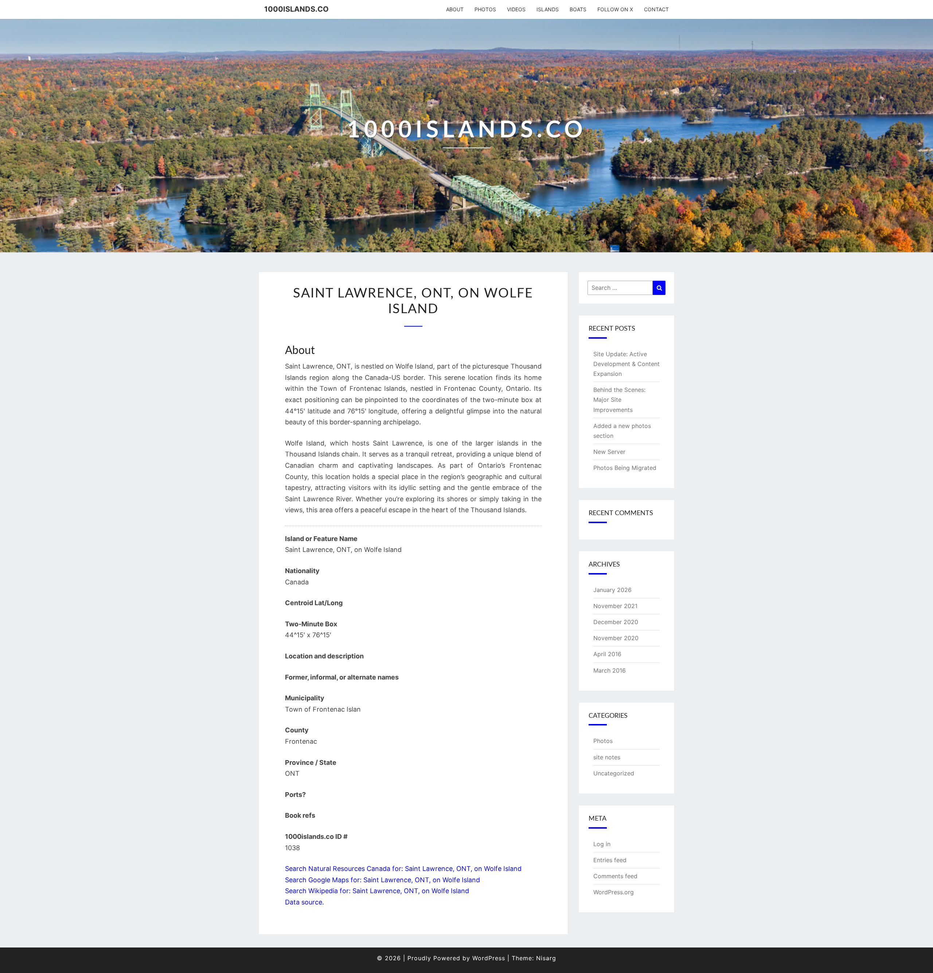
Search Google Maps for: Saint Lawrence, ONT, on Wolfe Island (382, 880)
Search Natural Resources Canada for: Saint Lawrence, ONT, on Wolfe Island (403, 868)
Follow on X (615, 9)
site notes (606, 757)
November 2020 (616, 638)
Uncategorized (613, 773)
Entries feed (609, 860)
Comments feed (615, 876)
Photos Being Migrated (624, 467)
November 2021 (615, 606)
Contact (656, 9)
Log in (601, 844)
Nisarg (546, 958)
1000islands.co (296, 9)
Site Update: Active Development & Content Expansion (626, 363)
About (455, 9)
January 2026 (612, 589)
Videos (516, 9)
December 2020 (615, 622)
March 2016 (609, 670)
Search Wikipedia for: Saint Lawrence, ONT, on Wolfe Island (377, 891)
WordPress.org (613, 892)
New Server (609, 451)
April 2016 (607, 654)
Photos (485, 9)
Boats (578, 9)
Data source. (304, 902)
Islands (547, 9)
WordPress (488, 958)
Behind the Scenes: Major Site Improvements (619, 399)
